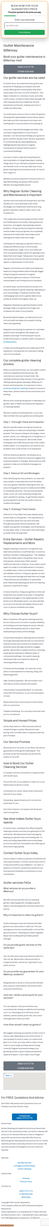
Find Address (24, 32)
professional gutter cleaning (15, 388)
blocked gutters (10, 342)
